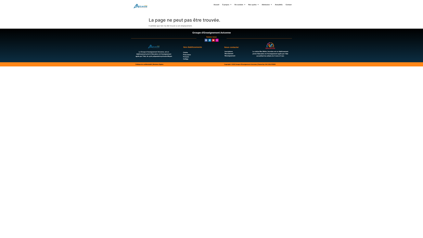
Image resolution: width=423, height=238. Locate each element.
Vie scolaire (238, 5)
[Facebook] (206, 40)
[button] (227, 4)
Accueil (216, 5)
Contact (289, 5)
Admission (266, 5)
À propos (225, 5)
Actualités (279, 5)
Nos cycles (252, 5)
